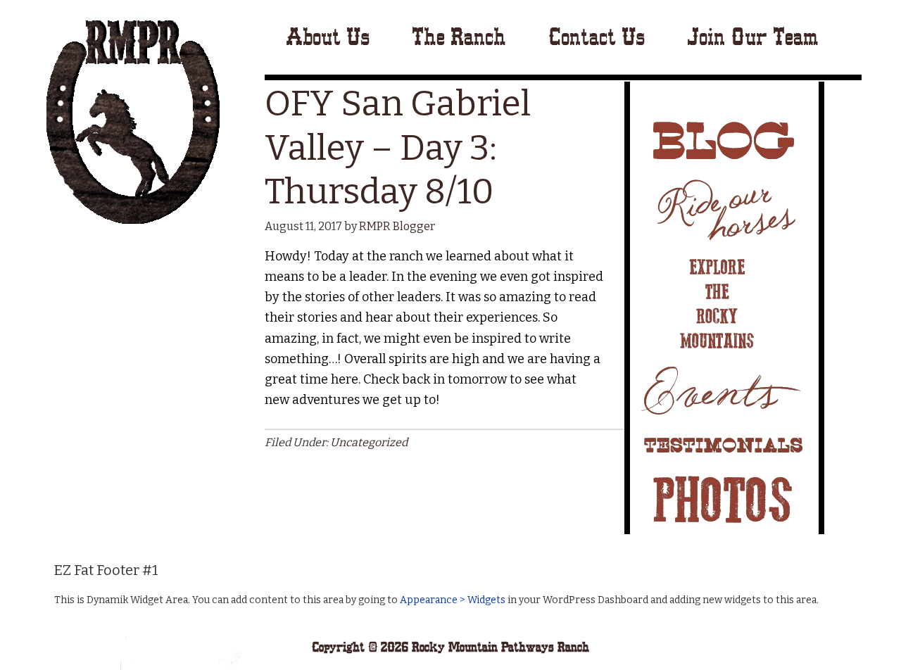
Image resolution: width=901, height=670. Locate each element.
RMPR (132, 121)
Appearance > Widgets (452, 600)
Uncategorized (369, 442)
